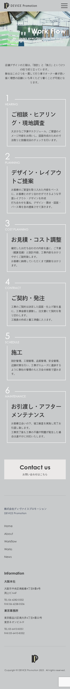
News (8, 557)
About (8, 534)
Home (8, 526)
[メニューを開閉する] (64, 5)
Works (8, 549)
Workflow (10, 541)
